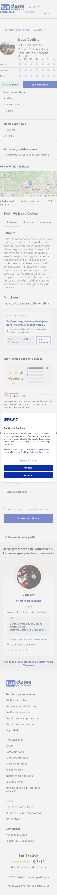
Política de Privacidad (39, 452)
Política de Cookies (19, 452)
